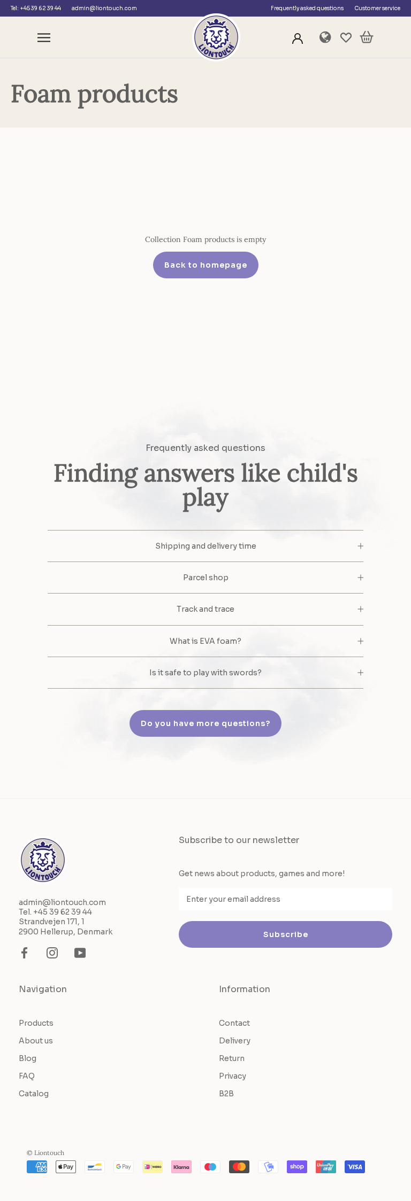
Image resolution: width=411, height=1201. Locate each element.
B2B (226, 1093)
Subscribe (285, 934)
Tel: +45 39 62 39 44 (36, 8)
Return (232, 1058)
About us (36, 1041)
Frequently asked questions (307, 8)
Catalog (34, 1093)
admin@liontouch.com (104, 8)
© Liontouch (45, 1153)
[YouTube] (80, 952)
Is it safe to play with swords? (205, 672)
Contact (234, 1023)
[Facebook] (24, 952)
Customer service (377, 8)
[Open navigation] (43, 37)
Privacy (232, 1076)
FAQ (27, 1076)
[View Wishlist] (346, 37)
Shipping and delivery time (205, 546)
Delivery (234, 1041)
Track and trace (205, 609)
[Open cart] (367, 37)
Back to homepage (205, 265)
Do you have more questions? (205, 723)
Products (36, 1023)
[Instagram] (52, 952)
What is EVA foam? (205, 641)
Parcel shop (206, 577)
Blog (27, 1058)
